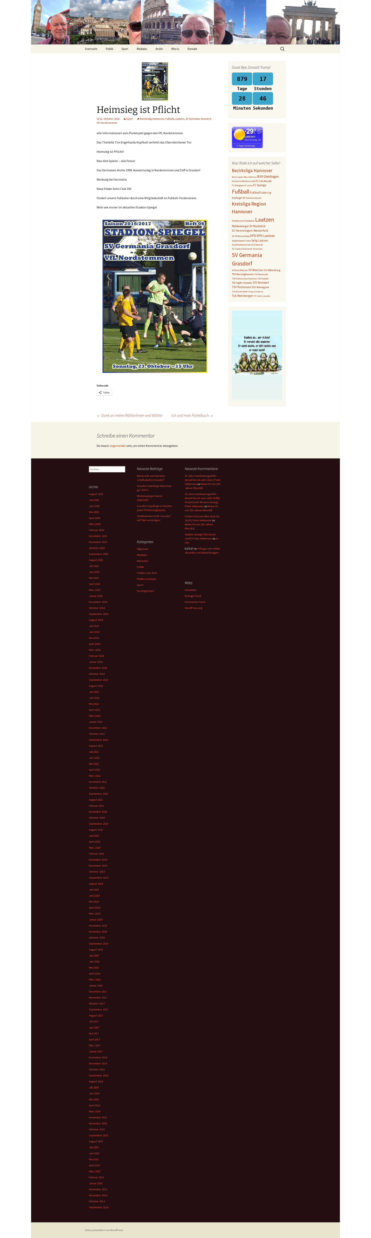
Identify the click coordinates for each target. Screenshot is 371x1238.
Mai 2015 (94, 1159)
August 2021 (96, 799)
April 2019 (94, 907)
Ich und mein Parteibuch (192, 415)
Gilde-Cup (266, 192)
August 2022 (96, 745)
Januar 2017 (96, 1051)
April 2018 (94, 973)
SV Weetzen (255, 270)
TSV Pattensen (241, 287)
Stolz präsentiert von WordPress (104, 1230)
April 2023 (94, 710)
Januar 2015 (96, 1183)
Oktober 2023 (97, 674)
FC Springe (259, 185)
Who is (175, 49)
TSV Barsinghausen (243, 274)
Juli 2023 (94, 692)
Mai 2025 (94, 578)
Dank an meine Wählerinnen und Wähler (130, 415)
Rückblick (259, 226)
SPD (253, 235)
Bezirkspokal (237, 177)
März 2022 (94, 775)
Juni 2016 (94, 1093)
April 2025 (94, 584)
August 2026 (96, 494)
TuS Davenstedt (240, 291)
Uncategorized (145, 591)
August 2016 (96, 1081)
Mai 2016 (94, 1099)
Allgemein (142, 549)
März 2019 (94, 913)
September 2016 (98, 1075)
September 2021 (98, 793)
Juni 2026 (94, 506)
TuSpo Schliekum (255, 291)
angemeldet (118, 446)
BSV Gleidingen (268, 176)
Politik (109, 49)
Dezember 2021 (98, 781)
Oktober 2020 (97, 817)
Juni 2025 (94, 572)
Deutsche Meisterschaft (243, 181)
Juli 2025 (94, 566)
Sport (125, 49)
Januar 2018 (96, 985)
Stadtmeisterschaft (241, 244)
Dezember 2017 (98, 991)
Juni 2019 (94, 895)
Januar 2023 (96, 722)
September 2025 (98, 554)
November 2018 (98, 931)
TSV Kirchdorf (261, 282)
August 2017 (96, 1015)
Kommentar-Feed (195, 602)
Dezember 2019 (98, 859)
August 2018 (96, 949)
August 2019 (96, 883)
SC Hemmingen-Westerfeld (250, 230)
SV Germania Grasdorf (198, 118)
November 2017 (98, 997)
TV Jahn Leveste (262, 295)
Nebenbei (142, 561)
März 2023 (94, 716)
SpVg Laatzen (259, 240)
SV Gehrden (258, 249)
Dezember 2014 (98, 1189)
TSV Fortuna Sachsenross (244, 278)
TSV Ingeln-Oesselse (242, 282)
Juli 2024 (94, 626)
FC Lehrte (248, 185)
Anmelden (190, 590)
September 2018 (98, 943)
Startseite (91, 49)
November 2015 (98, 1123)
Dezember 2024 (98, 602)
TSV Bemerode (261, 274)
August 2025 (96, 560)
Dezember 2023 (98, 668)
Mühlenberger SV (242, 226)
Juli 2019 (94, 889)
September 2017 (98, 1009)
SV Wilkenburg (272, 270)
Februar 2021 (96, 805)
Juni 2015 (94, 1153)
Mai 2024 (94, 638)
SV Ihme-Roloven (240, 270)
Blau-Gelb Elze (250, 177)
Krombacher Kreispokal (243, 220)
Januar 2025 (96, 596)
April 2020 (94, 841)
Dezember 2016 (98, 1057)
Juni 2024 (94, 632)
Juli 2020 (94, 835)
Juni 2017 (94, 1027)
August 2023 (96, 686)
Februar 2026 (96, 530)
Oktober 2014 (97, 1201)
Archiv (159, 49)
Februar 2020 (96, 853)
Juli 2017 (94, 1021)
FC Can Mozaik (264, 181)
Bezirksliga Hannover (152, 118)
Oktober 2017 (97, 1003)
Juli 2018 (94, 955)
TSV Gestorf (262, 278)
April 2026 (94, 518)
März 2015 (94, 1171)
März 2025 (94, 590)
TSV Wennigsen (260, 287)
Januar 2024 (96, 662)
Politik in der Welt (147, 573)
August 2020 (96, 829)
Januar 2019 (96, 919)
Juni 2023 (94, 698)
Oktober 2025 (97, 548)
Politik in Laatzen (146, 579)
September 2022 (98, 739)
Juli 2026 (94, 500)
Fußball (169, 118)
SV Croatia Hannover (242, 248)
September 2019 (98, 877)
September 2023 (98, 680)
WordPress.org (193, 608)
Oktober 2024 (97, 608)
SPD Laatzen (266, 235)
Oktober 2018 (97, 937)
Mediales (142, 49)
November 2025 (98, 542)
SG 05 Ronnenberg (240, 236)
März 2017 (94, 1045)
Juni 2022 (94, 757)
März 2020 (94, 847)
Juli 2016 (94, 1087)
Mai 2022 (94, 763)
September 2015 (98, 1135)
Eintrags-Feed (193, 596)
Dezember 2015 (98, 1117)
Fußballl (255, 192)
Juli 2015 (94, 1147)
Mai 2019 (94, 901)
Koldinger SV (238, 198)
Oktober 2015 (97, 1129)
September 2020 (98, 823)
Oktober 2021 (97, 787)
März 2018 (94, 979)
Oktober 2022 (97, 733)
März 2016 (94, 1111)
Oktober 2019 (97, 871)
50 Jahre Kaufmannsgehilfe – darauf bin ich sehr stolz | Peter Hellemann (203, 480)
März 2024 (94, 650)
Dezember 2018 (98, 925)
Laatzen (179, 118)
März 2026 (94, 524)
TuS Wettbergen (242, 296)
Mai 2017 (94, 1033)
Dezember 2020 (98, 811)
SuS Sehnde (257, 244)
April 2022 (94, 769)
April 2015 (94, 1165)
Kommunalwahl (253, 197)
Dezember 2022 (98, 727)
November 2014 (98, 1195)
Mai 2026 (94, 512)
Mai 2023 (94, 704)
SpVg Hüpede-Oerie (241, 240)
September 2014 (98, 1207)
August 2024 (96, 620)
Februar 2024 (96, 656)
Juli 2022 (94, 751)
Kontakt (192, 49)
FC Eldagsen (238, 185)
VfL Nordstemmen (107, 123)
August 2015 (96, 1141)
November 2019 (98, 865)
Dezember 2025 (98, 536)
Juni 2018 (94, 961)
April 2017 (94, 1039)
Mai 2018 (94, 967)
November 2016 (98, 1063)
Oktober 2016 (97, 1069)
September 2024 (98, 614)
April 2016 (94, 1105)
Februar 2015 (96, 1177)
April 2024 (94, 644)
